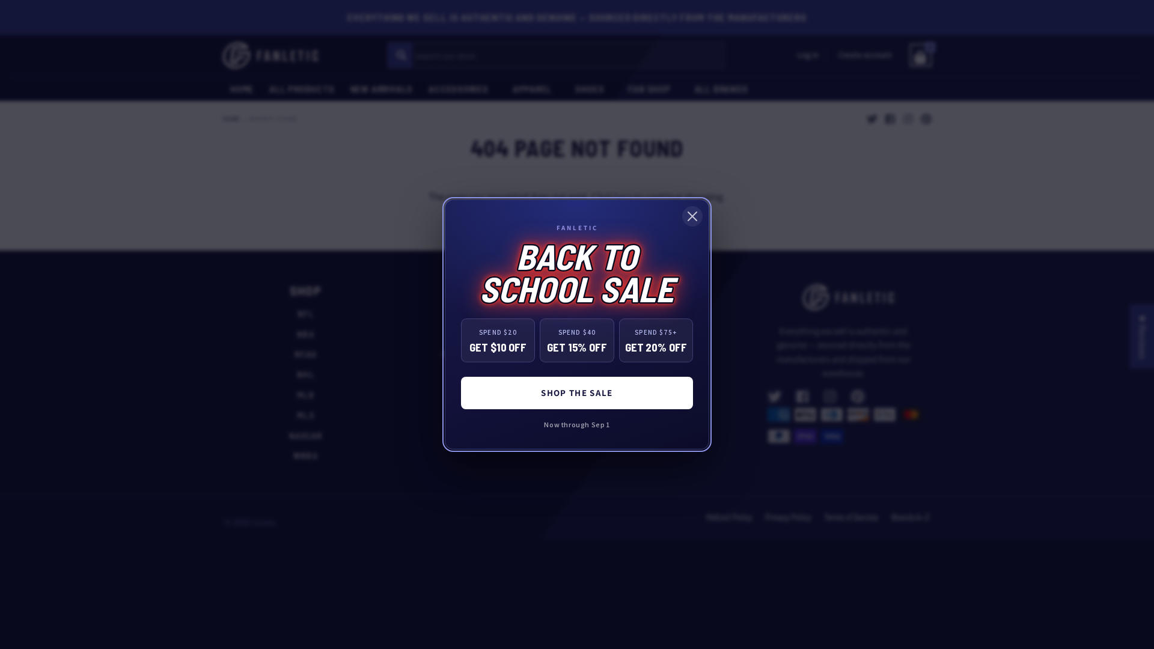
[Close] (692, 216)
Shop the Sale (577, 392)
